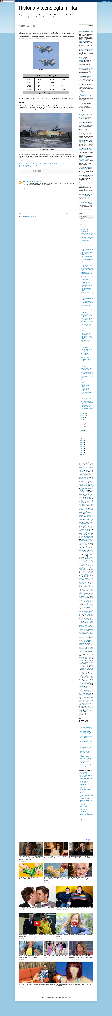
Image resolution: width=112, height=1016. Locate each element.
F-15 (90, 544)
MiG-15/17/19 (85, 618)
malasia (89, 607)
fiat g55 (82, 551)
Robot (85, 657)
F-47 (89, 547)
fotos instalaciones (89, 554)
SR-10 (88, 668)
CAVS (84, 512)
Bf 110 (90, 500)
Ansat (86, 481)
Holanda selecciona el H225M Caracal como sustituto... (86, 307)
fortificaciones (88, 553)
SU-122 (85, 670)
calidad (86, 509)
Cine (90, 516)
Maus (91, 610)
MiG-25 (89, 619)
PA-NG (84, 640)
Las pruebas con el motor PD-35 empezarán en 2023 (86, 369)
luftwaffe (87, 601)
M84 (85, 607)
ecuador (82, 529)
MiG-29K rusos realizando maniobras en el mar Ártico (87, 261)
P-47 (87, 639)
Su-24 (86, 672)
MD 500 (84, 611)
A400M (80, 470)
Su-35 (89, 675)
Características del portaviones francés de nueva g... (86, 346)
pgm (80, 647)
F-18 (85, 546)
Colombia (80, 519)
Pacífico (89, 640)
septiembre (83, 415)
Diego (80, 94)
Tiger (92, 687)
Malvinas (83, 608)
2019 (81, 440)
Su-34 (84, 675)
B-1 (92, 491)
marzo (82, 426)
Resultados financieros (86, 655)
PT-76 (80, 651)
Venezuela (91, 704)
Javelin (80, 581)
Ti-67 (89, 687)
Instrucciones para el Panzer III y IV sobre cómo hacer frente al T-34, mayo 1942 (86, 732)
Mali (79, 608)
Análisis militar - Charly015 (86, 778)
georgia (86, 557)
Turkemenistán (88, 694)
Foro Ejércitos (83, 787)
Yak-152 (89, 711)
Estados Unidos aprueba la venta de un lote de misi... (87, 398)
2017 (81, 444)
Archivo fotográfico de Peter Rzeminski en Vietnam (86, 748)
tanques (87, 685)
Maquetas (89, 608)
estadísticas (90, 537)
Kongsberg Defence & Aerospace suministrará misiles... (87, 294)
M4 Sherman (84, 605)
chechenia (81, 515)
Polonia (89, 647)
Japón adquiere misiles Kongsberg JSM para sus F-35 (86, 337)
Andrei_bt (82, 780)
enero (82, 430)
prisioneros (90, 648)
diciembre (83, 229)
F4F (84, 548)
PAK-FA (85, 641)
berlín (80, 500)
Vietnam (89, 706)
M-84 (88, 603)
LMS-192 (87, 600)
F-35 (80, 547)
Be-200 (82, 498)
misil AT (86, 625)
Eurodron (90, 540)
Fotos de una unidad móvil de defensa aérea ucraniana (87, 410)
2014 (81, 450)
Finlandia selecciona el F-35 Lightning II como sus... (86, 342)
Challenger (88, 513)
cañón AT (89, 511)
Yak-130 (33, 172)
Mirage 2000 (81, 624)
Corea (87, 519)
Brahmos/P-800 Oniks (87, 504)
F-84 (81, 548)
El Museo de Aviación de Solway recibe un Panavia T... (86, 333)
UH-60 (83, 700)
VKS (85, 709)
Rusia (30, 172)
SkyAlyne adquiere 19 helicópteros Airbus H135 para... (86, 282)
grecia (92, 557)
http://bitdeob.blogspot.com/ (86, 813)
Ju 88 (82, 582)
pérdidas (84, 646)
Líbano (84, 598)
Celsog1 (80, 31)
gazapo (80, 557)
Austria (89, 488)
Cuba (85, 522)
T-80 (83, 682)
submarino (87, 676)
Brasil (80, 505)
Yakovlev (81, 713)
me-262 (84, 612)
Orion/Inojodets (82, 637)
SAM (81, 663)
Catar (80, 512)
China (84, 516)
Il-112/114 (86, 567)
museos (91, 630)
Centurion (89, 512)
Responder (25, 188)
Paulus (85, 644)
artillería (91, 487)
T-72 (92, 680)
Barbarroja (89, 495)
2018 (81, 442)
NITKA (90, 633)
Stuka (89, 669)
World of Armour (83, 809)
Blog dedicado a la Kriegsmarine (84, 782)
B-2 (81, 493)
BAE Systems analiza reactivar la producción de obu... (86, 274)
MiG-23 (82, 619)
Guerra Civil (88, 558)
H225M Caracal (82, 560)
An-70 (82, 481)
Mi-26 (87, 615)
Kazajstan (81, 588)
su (92, 669)
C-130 (86, 507)
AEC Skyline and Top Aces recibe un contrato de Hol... (87, 234)
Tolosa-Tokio (82, 808)
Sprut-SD (82, 668)
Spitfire (92, 666)
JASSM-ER (89, 579)
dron (82, 527)
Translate (89, 218)
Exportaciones (87, 543)
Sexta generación (89, 663)
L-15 (79, 596)
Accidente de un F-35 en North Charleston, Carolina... (86, 350)
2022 (81, 435)
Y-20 (90, 710)
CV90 (89, 522)
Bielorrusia (81, 501)
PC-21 (90, 644)
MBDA (80, 611)
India (92, 571)
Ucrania (91, 697)
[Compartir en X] (37, 171)
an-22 (92, 478)
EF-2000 (80, 530)
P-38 (91, 637)
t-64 (86, 680)
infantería (91, 572)
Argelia (23, 172)
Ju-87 (86, 582)
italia (85, 576)
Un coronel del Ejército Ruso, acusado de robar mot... (87, 394)
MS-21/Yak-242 (89, 629)
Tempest (91, 686)
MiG (79, 618)
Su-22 (80, 672)
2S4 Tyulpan (81, 464)
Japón (83, 579)
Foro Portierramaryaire (85, 789)
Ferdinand (91, 550)
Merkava (89, 612)
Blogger (69, 997)
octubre (83, 413)
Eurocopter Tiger (82, 540)
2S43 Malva (87, 464)
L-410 (88, 596)
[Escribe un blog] (36, 171)
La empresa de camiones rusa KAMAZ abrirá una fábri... (87, 249)
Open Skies (88, 636)
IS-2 (92, 574)
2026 (81, 224)
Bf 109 (84, 500)
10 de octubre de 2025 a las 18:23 (33, 181)
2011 (81, 456)
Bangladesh (81, 495)
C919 (90, 508)
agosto (82, 417)
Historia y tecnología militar (48, 8)
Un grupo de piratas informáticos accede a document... (86, 265)
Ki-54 (90, 590)
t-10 (89, 677)
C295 (86, 508)
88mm (81, 467)
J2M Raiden (81, 578)
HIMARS (80, 562)
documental (90, 526)
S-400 (85, 662)
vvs (81, 710)
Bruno (80, 76)
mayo (82, 423)
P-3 (87, 637)
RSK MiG (87, 658)
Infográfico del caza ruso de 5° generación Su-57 (87, 238)
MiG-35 (82, 622)
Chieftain (89, 515)
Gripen (82, 558)
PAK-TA (91, 641)
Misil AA (80, 625)
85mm (92, 466)
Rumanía (81, 660)
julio (82, 419)
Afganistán (88, 470)
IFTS (80, 567)
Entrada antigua (69, 213)
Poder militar (82, 804)
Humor (89, 564)
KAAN (87, 585)
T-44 (88, 679)
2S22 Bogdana (82, 463)
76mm (88, 466)
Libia (89, 599)
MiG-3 (87, 621)
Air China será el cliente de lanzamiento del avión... (87, 322)
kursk (92, 593)
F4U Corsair (89, 548)
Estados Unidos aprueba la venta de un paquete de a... (87, 373)
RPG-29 (80, 658)
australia (84, 488)
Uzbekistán (87, 703)
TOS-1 (80, 690)
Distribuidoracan (82, 202)
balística (87, 494)
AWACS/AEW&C (85, 491)
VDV (86, 704)
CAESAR (81, 509)
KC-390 (87, 588)
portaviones (81, 648)
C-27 (81, 508)
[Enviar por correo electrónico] (34, 171)
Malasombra (81, 103)
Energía (88, 533)
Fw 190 (89, 555)
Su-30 (89, 673)
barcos (80, 497)
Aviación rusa (83, 784)
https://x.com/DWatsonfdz (25, 166)
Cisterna (80, 518)
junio (82, 421)
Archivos (85, 484)
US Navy (84, 701)
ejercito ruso (82, 532)
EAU (92, 527)
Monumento (90, 626)
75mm (83, 466)
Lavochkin (86, 597)
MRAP (83, 629)
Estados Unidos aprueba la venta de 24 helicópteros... (87, 278)
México (80, 614)
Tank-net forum (83, 811)
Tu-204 (84, 693)
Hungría (80, 565)
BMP (92, 501)
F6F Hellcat (81, 550)
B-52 (90, 493)
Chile (80, 516)
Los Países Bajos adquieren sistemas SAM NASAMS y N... (86, 242)
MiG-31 (91, 621)
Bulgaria (80, 507)
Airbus (87, 473)
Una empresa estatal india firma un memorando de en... (87, 269)
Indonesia (84, 572)
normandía (81, 634)
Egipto (88, 530)
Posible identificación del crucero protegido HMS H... (87, 302)
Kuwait (81, 594)
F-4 (85, 547)
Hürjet (86, 565)
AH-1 (87, 471)
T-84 (88, 682)
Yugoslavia (81, 714)
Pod (84, 647)
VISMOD (80, 709)
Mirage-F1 (89, 623)
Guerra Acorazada (84, 794)
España (88, 536)
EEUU (88, 529)
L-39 (83, 596)
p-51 (90, 639)
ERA (82, 536)
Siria (85, 666)
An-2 (87, 478)
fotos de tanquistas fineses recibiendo (85, 159)
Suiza (85, 677)
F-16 (80, 546)
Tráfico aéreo (86, 690)
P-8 (79, 640)
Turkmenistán (81, 696)
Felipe (80, 84)
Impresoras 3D (84, 571)
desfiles (89, 523)
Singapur (80, 666)
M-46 (84, 603)
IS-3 (81, 575)
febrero (83, 428)
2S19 (90, 462)
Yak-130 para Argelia (85, 357)
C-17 (92, 506)
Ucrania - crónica (88, 699)
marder (80, 610)
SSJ (92, 668)
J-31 (91, 576)
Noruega (87, 634)
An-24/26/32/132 (90, 479)
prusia (90, 650)
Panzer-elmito (83, 803)
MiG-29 (80, 621)
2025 (81, 226)
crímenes (87, 520)
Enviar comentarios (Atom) (31, 216)
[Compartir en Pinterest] (40, 171)
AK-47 (84, 474)
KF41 (83, 589)
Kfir (90, 589)
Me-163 (80, 612)
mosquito (83, 628)
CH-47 (80, 513)
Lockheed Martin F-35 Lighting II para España (85, 752)
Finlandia (81, 553)
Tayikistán (81, 686)
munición (83, 630)
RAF (84, 651)
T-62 (82, 680)
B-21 (85, 493)
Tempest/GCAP (83, 687)
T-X (82, 683)
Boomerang (89, 502)
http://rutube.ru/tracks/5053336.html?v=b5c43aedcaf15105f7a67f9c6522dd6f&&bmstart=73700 (41, 163)
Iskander (89, 575)
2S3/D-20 (90, 463)
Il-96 (92, 569)
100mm (80, 462)
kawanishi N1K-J (87, 586)
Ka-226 (88, 583)
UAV (85, 697)
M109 (86, 604)
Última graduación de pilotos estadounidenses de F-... (87, 402)
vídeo (82, 706)
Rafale (89, 651)
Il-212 (88, 568)
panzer (80, 644)
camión (91, 509)
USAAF (89, 701)
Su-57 (80, 676)
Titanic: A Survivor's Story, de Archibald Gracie (86, 406)
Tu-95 (80, 694)
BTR (89, 505)
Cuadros (80, 522)
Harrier (88, 560)
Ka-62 (83, 585)
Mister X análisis (83, 806)
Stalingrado (83, 669)
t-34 (84, 679)
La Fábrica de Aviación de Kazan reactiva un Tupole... (87, 253)
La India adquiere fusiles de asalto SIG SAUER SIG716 (86, 289)
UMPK (88, 700)
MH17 (89, 614)
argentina (86, 485)
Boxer (80, 504)
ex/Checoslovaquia (83, 542)
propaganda (83, 650)
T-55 (92, 679)
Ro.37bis (80, 657)
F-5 (92, 547)
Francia (83, 556)
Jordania (91, 581)
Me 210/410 (89, 611)
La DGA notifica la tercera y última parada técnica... (87, 257)
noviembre (83, 231)
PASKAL (80, 39)
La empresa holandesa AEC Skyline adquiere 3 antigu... (87, 298)
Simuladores (89, 665)
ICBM (90, 565)
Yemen (88, 713)
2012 (81, 454)
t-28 (81, 679)
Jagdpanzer (87, 578)
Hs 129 (83, 564)
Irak (82, 574)
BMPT (82, 502)
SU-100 (81, 670)
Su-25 (92, 672)
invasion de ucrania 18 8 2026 (85, 203)
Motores (88, 628)
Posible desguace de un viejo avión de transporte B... (87, 381)
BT (84, 505)
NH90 (85, 633)
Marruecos (85, 610)
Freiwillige (81, 122)
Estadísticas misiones (86, 539)
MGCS (85, 614)
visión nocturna (88, 707)
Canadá (82, 511)
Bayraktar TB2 (90, 497)
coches (88, 518)
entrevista (81, 534)
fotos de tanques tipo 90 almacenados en (86, 124)
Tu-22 (90, 693)
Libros (80, 600)
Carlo (24, 181)
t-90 (92, 682)
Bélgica (89, 498)
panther (89, 643)
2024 (81, 228)
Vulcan (92, 709)
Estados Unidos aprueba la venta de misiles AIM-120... (87, 385)
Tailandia (89, 683)
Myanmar (84, 632)
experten (80, 543)
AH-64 (91, 471)
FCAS (86, 550)
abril (82, 425)
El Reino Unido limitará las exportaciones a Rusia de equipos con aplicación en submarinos (86, 760)
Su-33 (80, 675)
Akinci (90, 474)
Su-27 (82, 673)
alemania (81, 475)
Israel (80, 576)
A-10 (86, 467)
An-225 (82, 479)
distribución (83, 526)
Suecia (80, 677)
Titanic (87, 689)
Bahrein (80, 494)
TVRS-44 (80, 697)
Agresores (81, 471)
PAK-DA (80, 641)
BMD (88, 501)
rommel (90, 657)
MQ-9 (80, 629)
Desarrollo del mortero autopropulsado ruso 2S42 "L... (86, 361)
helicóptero (86, 561)
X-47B (86, 710)
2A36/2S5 (85, 462)
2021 (81, 437)
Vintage (80, 707)
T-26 (92, 677)
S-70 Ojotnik (90, 662)
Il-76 (87, 569)
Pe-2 (79, 645)
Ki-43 (83, 590)
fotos (80, 554)
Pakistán (82, 643)
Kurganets (86, 593)
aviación (27, 172)
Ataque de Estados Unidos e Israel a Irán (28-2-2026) (86, 765)
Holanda (91, 563)
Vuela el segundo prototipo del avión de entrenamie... (87, 311)
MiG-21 (91, 618)
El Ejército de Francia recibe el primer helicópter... (86, 389)
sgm (82, 665)
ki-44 (86, 590)
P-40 (83, 639)
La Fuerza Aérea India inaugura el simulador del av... (86, 315)
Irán (87, 574)
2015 (81, 448)
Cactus (80, 47)
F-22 (90, 546)
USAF (80, 703)
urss (92, 700)
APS (86, 482)
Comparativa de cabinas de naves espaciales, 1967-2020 (86, 728)
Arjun (92, 485)
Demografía (83, 523)
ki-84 (83, 592)
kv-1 (87, 594)
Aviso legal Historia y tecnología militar (84, 773)
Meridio (80, 57)
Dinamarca (81, 525)
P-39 (79, 639)
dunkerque (87, 527)
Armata (81, 487)
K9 (83, 583)
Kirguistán (89, 592)
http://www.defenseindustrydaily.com (28, 165)
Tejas (86, 686)
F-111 (83, 544)
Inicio (47, 213)
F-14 (86, 544)
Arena (90, 484)
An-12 (80, 477)
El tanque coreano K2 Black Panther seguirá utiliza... (86, 365)
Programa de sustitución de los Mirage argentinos (86, 756)
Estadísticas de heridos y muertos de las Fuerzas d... (87, 326)
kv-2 (91, 594)
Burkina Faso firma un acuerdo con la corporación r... (86, 354)
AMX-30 (89, 475)
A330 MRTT (88, 468)
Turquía (88, 696)
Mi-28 (92, 615)
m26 (89, 604)
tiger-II (82, 689)
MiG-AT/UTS (89, 622)
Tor (91, 689)
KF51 (87, 589)
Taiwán (80, 684)
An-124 (86, 477)
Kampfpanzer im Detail (85, 798)
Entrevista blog (89, 534)
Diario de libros (83, 786)
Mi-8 (90, 617)
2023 (81, 433)
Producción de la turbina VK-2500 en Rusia (86, 319)
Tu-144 (83, 691)
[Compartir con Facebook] (39, 171)
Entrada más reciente (24, 213)
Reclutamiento (82, 653)
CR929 (80, 520)
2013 (81, 452)
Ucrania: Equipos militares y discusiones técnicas (86, 737)
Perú (90, 646)
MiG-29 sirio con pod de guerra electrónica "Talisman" (86, 740)
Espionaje (81, 537)
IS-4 (85, 575)
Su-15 (90, 670)
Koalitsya (80, 593)
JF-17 (85, 581)
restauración (90, 654)
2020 (81, 438)
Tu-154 (88, 691)
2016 (81, 446)
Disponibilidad (90, 525)
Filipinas (89, 551)
